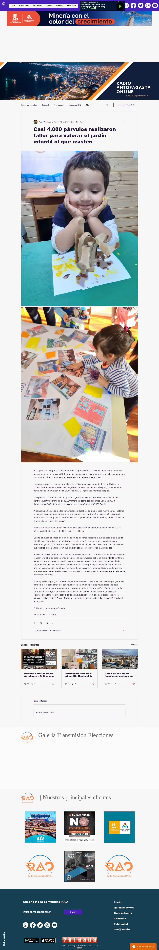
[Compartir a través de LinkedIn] (47, 623)
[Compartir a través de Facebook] (35, 623)
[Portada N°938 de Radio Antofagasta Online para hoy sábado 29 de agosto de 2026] (39, 659)
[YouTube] (155, 5)
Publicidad (121, 924)
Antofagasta (58, 105)
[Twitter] (140, 5)
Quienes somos (124, 907)
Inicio (117, 902)
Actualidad (53, 614)
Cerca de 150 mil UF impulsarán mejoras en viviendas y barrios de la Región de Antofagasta (120, 674)
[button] (107, 105)
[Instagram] (148, 5)
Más (88, 105)
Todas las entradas (29, 105)
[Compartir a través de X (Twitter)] (41, 623)
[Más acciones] (123, 121)
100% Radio (122, 929)
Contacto (120, 918)
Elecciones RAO (74, 105)
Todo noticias (123, 913)
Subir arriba (4, 939)
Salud (45, 614)
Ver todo (134, 644)
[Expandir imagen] (79, 228)
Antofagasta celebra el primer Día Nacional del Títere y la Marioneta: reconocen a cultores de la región (79, 674)
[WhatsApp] (126, 5)
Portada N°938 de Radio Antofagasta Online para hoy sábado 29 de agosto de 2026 (39, 674)
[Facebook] (133, 5)
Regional (45, 105)
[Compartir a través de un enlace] (53, 623)
